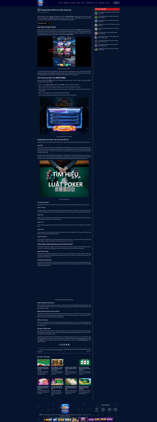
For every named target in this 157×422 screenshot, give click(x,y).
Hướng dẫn (101, 2)
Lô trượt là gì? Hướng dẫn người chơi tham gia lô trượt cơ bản (108, 41)
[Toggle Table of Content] (48, 23)
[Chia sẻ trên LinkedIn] (69, 345)
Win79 (60, 2)
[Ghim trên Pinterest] (66, 345)
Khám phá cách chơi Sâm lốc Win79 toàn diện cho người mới (43, 388)
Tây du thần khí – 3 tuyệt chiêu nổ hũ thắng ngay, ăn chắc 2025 (57, 369)
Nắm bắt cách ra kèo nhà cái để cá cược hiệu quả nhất (108, 25)
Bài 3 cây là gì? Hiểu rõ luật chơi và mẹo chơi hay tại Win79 (85, 369)
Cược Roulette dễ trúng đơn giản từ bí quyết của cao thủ (43, 369)
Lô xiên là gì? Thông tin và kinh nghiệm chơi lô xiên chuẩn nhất (108, 37)
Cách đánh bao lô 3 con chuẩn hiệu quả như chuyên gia (108, 21)
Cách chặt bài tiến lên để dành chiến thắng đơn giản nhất (108, 17)
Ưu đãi (107, 2)
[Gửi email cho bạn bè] (64, 345)
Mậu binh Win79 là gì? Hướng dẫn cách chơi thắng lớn (84, 388)
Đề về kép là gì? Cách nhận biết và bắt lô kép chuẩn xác (108, 33)
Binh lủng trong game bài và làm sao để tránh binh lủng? (71, 388)
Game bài (65, 2)
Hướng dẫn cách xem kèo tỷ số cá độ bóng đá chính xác (108, 49)
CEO (96, 2)
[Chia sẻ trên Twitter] (62, 345)
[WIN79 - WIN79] (47, 3)
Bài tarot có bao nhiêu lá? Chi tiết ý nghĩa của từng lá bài (71, 369)
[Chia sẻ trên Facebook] (60, 345)
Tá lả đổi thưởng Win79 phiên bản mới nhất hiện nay (56, 388)
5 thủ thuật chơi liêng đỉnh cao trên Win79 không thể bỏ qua (108, 45)
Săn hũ (78, 2)
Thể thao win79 (90, 2)
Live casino (72, 2)
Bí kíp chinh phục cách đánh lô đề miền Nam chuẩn (108, 29)
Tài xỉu (83, 2)
